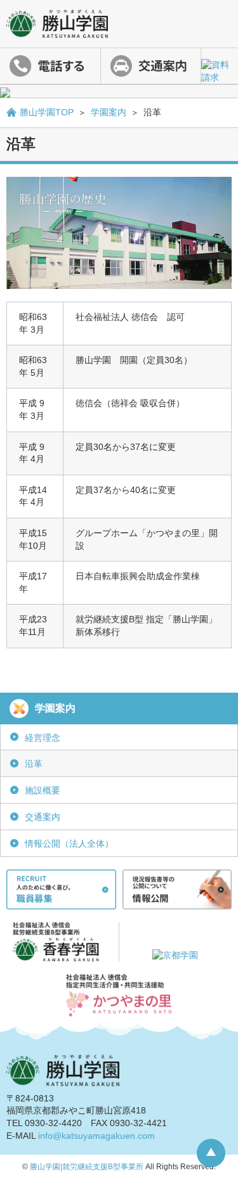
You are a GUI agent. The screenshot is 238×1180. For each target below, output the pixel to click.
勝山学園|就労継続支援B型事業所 (86, 1166)
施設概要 (42, 790)
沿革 (34, 764)
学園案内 (108, 112)
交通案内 (42, 817)
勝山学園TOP (47, 112)
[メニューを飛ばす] (119, 91)
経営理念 (42, 738)
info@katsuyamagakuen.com (96, 1136)
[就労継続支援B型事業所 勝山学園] (57, 31)
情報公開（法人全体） (69, 843)
